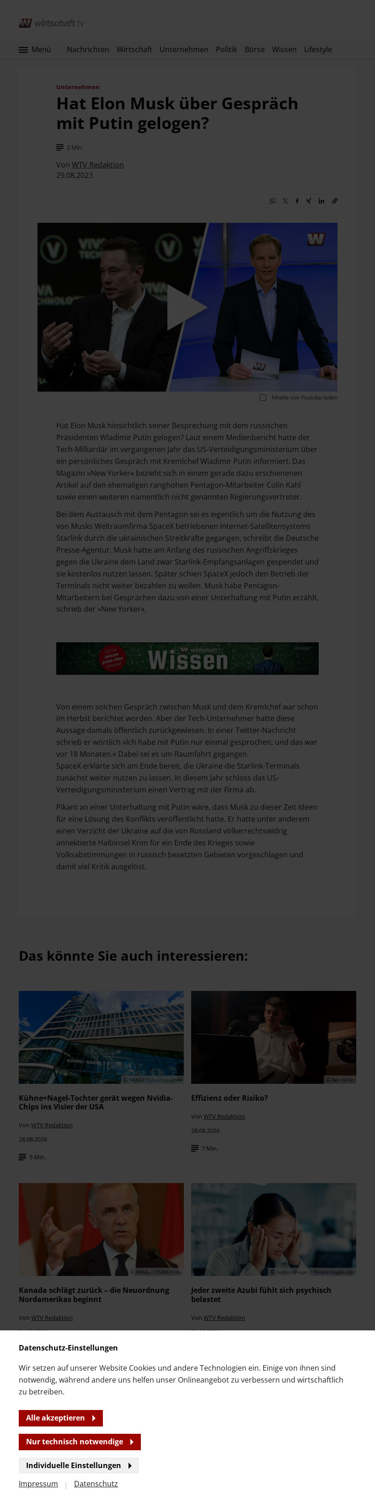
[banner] (187, 748)
